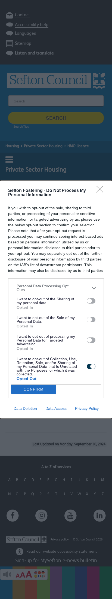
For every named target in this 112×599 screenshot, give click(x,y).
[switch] (91, 301)
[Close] (101, 191)
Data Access (56, 408)
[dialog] (56, 299)
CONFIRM (34, 389)
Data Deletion (25, 408)
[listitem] (56, 288)
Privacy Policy (87, 408)
